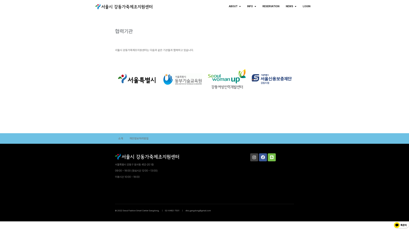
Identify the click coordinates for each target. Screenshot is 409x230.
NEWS (289, 6)
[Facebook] (263, 157)
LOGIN (306, 6)
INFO (250, 6)
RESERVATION (270, 6)
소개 (120, 138)
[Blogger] (272, 157)
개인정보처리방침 (139, 138)
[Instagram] (254, 157)
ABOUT (233, 6)
